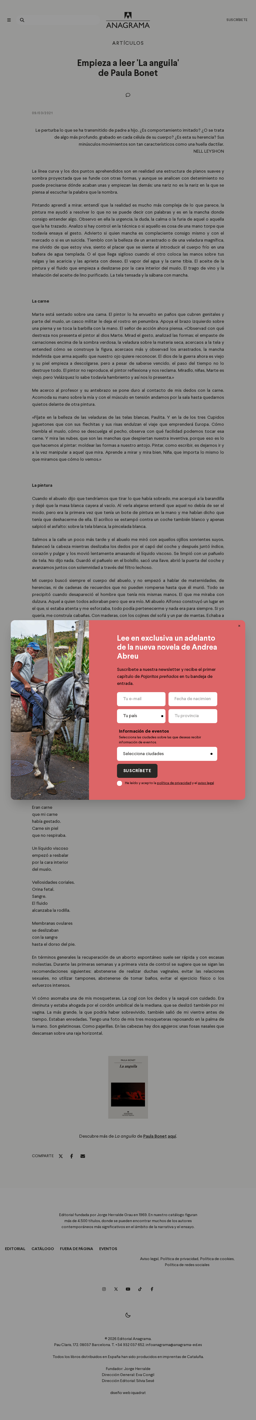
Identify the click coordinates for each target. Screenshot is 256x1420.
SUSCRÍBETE (137, 771)
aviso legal (206, 783)
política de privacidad (174, 783)
